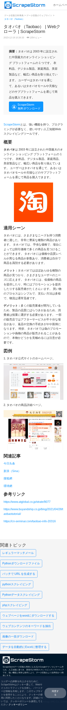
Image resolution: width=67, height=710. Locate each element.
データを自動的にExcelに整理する (24, 646)
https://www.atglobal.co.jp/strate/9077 (27, 501)
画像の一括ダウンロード (18, 636)
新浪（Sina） (12, 471)
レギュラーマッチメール (18, 552)
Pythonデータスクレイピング (21, 594)
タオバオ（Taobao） (14, 19)
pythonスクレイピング (16, 584)
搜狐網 (8, 478)
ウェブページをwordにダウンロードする (28, 615)
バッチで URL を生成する (18, 573)
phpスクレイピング (14, 605)
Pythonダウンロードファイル (21, 563)
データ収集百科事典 (14, 15)
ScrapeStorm (12, 124)
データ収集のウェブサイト (39, 15)
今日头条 (9, 463)
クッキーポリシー (18, 704)
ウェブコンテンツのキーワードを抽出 (26, 626)
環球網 (8, 485)
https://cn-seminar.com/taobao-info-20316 (30, 521)
